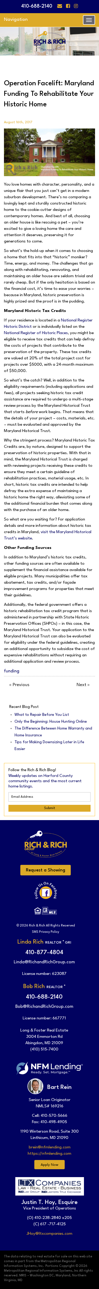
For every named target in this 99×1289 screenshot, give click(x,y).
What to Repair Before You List (42, 715)
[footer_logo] (45, 848)
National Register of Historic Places (36, 333)
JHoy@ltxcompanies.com (49, 1234)
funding (11, 671)
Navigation (16, 19)
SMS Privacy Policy (45, 932)
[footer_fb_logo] (45, 894)
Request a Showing (45, 870)
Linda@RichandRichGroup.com (44, 962)
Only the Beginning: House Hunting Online (51, 722)
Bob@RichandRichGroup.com (44, 1006)
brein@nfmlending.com (49, 1147)
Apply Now (49, 1165)
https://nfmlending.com (49, 1154)
